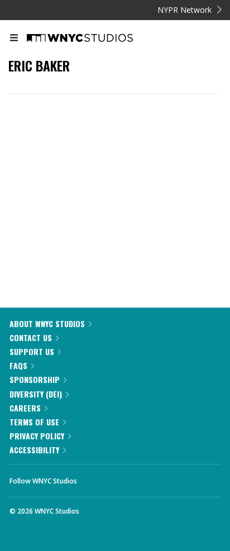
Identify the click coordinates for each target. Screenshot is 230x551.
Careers (25, 408)
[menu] (14, 38)
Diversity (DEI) (35, 394)
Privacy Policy (36, 436)
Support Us (31, 351)
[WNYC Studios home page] (94, 38)
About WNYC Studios (47, 323)
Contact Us (30, 337)
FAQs (18, 365)
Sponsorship (34, 379)
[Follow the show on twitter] (127, 477)
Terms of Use (34, 422)
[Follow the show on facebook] (97, 477)
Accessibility (34, 450)
